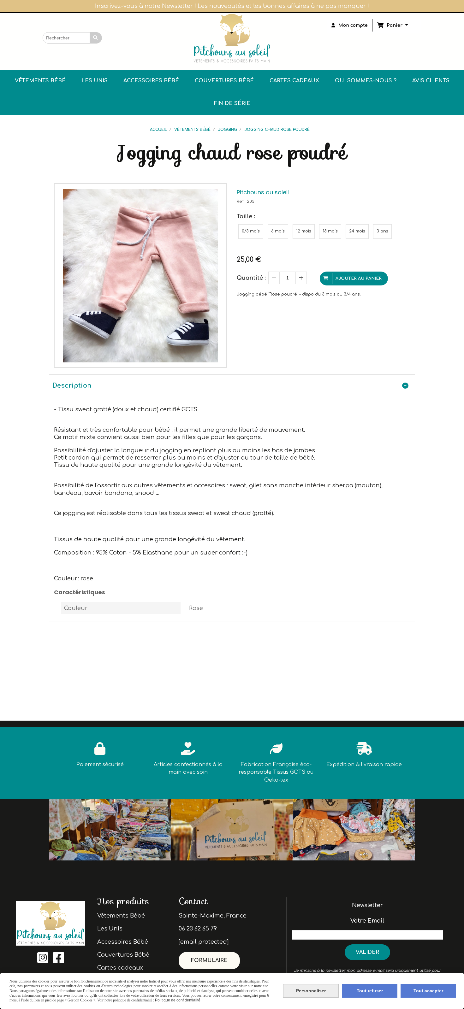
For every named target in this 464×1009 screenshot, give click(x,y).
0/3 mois (251, 231)
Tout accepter (428, 990)
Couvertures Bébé (123, 955)
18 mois (330, 231)
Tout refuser (370, 990)
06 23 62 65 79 (198, 928)
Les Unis (109, 928)
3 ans (382, 231)
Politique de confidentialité (177, 1000)
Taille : (246, 216)
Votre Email (367, 921)
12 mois (303, 231)
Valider (367, 952)
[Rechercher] (96, 38)
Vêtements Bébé (121, 915)
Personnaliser (311, 990)
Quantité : (251, 278)
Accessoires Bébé (122, 942)
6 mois (278, 231)
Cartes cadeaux (120, 968)
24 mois (357, 231)
